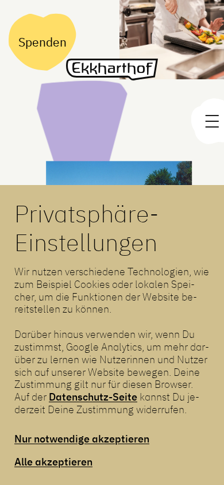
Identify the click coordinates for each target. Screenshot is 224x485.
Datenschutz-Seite (93, 396)
